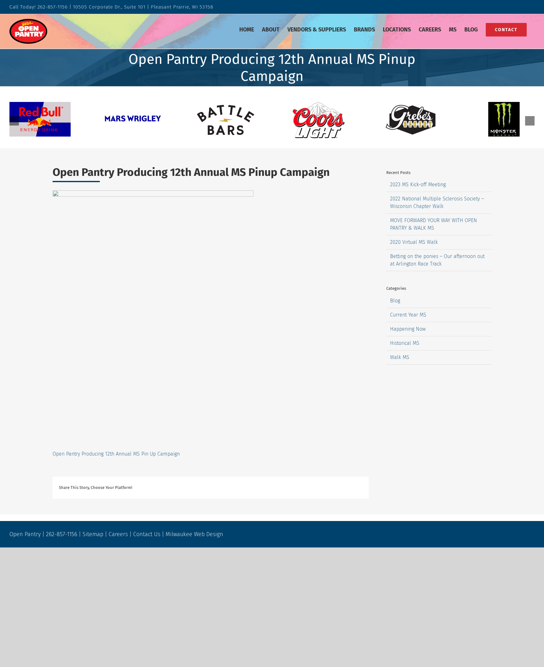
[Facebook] (277, 488)
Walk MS (399, 357)
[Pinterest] (337, 488)
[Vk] (347, 488)
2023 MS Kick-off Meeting (418, 185)
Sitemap (92, 534)
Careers (118, 534)
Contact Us (146, 534)
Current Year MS (408, 315)
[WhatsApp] (317, 488)
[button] (14, 121)
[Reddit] (297, 488)
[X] (287, 488)
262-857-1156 (52, 7)
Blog (395, 301)
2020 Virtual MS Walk (414, 242)
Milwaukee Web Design (194, 534)
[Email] (357, 488)
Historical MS (404, 343)
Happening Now (408, 329)
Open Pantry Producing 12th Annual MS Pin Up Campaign (116, 454)
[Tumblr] (327, 488)
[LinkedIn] (307, 488)
